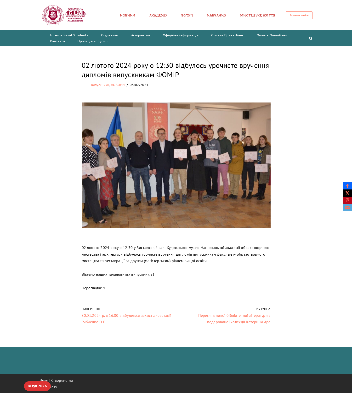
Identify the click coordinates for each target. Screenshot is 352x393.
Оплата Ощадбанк (272, 35)
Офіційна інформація (181, 35)
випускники (100, 85)
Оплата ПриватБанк (227, 35)
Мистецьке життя (257, 15)
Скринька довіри (299, 15)
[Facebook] (347, 185)
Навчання (216, 15)
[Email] (347, 207)
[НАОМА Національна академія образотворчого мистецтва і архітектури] (64, 15)
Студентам (110, 35)
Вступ (187, 15)
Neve (44, 380)
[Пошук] (310, 38)
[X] (347, 193)
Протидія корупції (93, 41)
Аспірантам (140, 35)
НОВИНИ (128, 15)
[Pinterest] (347, 200)
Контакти (57, 41)
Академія (158, 15)
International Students (69, 35)
